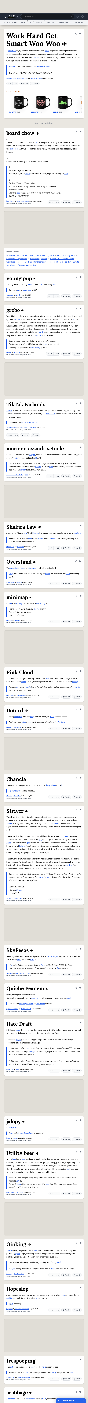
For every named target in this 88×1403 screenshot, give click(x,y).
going (23, 722)
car (14, 1127)
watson (15, 1138)
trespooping (10, 1377)
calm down (60, 722)
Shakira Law (10, 547)
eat (27, 148)
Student (12, 66)
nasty (54, 1372)
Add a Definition (65, 22)
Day (51, 466)
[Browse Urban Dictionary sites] (11, 16)
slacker (55, 823)
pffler (17, 1069)
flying (48, 785)
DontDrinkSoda (19, 1274)
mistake (77, 533)
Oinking (9, 1274)
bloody (37, 347)
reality (74, 681)
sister (47, 573)
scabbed (11, 1398)
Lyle (18, 1180)
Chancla (9, 796)
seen (63, 1295)
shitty (10, 1127)
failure (22, 846)
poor (19, 959)
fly (58, 968)
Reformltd (20, 547)
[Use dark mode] (82, 16)
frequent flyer (52, 956)
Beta (66, 836)
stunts (30, 1133)
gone (8, 842)
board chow (10, 201)
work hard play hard (45, 255)
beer (14, 1159)
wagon (32, 454)
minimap (9, 620)
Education (51, 22)
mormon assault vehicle (14, 475)
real (23, 1030)
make (52, 716)
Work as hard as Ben (27, 265)
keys (36, 142)
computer (14, 148)
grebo (8, 352)
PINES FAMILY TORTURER (28, 427)
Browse (22, 22)
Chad (28, 1048)
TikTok (9, 410)
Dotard (8, 727)
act (11, 1367)
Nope (19, 1184)
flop (62, 785)
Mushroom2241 (26, 1009)
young (25, 290)
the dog (19, 295)
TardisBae (17, 796)
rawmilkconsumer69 (22, 1309)
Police (9, 1250)
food (18, 192)
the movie (40, 1003)
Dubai (40, 538)
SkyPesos (9, 973)
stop (26, 1372)
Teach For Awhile (36, 78)
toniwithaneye (21, 695)
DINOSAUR (40, 66)
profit (47, 50)
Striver (8, 898)
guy (17, 687)
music (17, 319)
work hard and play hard (16, 258)
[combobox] (47, 16)
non (35, 1250)
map (10, 603)
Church (38, 466)
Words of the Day (10, 22)
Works (37, 57)
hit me (19, 790)
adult (30, 284)
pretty (28, 687)
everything (40, 603)
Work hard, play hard (66, 255)
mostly (19, 603)
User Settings (79, 22)
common (12, 50)
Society (39, 22)
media (34, 998)
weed (53, 1268)
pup (29, 290)
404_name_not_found (22, 973)
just (18, 290)
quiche (22, 1003)
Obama (19, 890)
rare (36, 1298)
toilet (32, 1367)
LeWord (17, 620)
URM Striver (18, 898)
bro (36, 422)
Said (53, 413)
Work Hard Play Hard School (62, 258)
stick (66, 173)
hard (32, 959)
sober (23, 681)
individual (18, 716)
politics (68, 865)
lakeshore (20, 1192)
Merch (36, 84)
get (30, 722)
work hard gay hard (38, 258)
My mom (12, 790)
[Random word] (71, 16)
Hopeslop (9, 1309)
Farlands (30, 422)
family (15, 458)
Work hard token (13, 261)
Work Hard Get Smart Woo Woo (17, 78)
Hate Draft (9, 1069)
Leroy (11, 573)
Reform (35, 533)
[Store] (77, 16)
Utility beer (10, 1192)
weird (48, 413)
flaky (44, 1398)
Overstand (10, 582)
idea (68, 573)
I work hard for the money (35, 261)
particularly (30, 1398)
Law (25, 533)
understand (14, 568)
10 (12, 1303)
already (31, 1051)
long (32, 716)
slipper (53, 785)
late (40, 284)
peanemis (29, 1003)
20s (54, 284)
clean (27, 173)
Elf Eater (19, 582)
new (47, 678)
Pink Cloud (10, 695)
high (68, 1169)
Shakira (53, 538)
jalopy (8, 1138)
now (32, 347)
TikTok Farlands (11, 427)
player (36, 608)
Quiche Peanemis (12, 1009)
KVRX (26, 475)
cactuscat (16, 352)
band (45, 344)
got (48, 877)
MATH (47, 66)
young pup (10, 295)
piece (39, 998)
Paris (43, 965)
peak (69, 998)
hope (12, 1268)
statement (32, 568)
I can (12, 1133)
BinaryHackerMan (23, 201)
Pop (74, 319)
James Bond (23, 1133)
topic (23, 568)
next (44, 1367)
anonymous (17, 727)
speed (17, 1253)
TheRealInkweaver (23, 1377)
